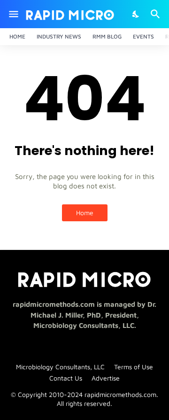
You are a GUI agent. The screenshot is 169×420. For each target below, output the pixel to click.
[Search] (156, 14)
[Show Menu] (13, 14)
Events (143, 36)
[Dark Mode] (136, 14)
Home (17, 36)
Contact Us (65, 378)
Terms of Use (133, 367)
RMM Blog (107, 36)
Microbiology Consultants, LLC (60, 367)
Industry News (59, 36)
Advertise (106, 378)
